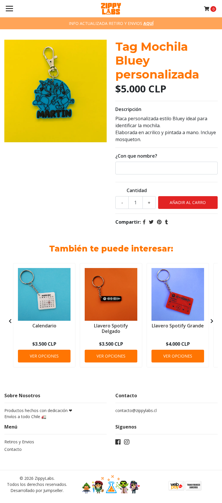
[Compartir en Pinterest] (159, 222)
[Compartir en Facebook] (144, 222)
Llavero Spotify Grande (178, 325)
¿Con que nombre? (136, 156)
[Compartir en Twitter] (151, 222)
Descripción (128, 109)
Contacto (13, 449)
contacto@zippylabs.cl (136, 410)
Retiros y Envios (19, 441)
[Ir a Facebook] (118, 443)
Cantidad (137, 190)
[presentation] (10, 321)
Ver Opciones (44, 356)
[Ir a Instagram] (126, 443)
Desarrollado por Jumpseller (36, 490)
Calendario (44, 325)
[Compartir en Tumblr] (166, 222)
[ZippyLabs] (111, 8)
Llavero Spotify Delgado (111, 328)
